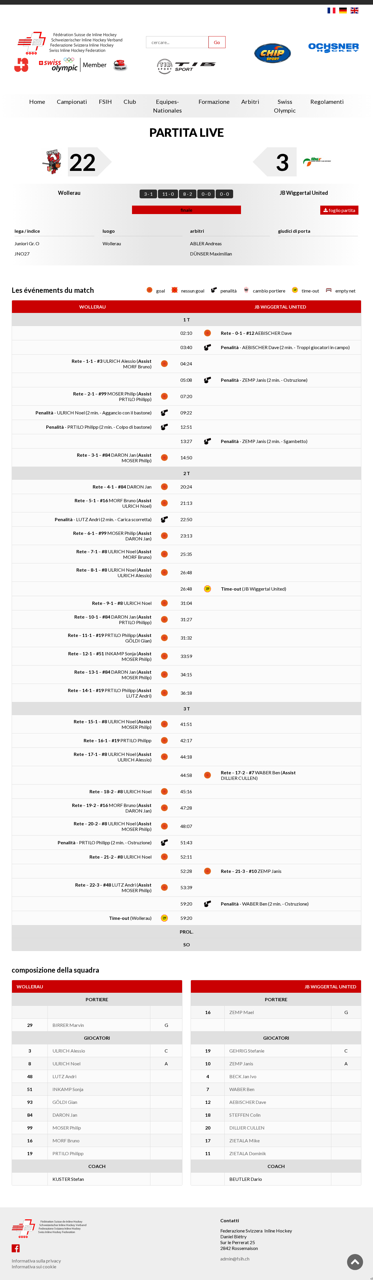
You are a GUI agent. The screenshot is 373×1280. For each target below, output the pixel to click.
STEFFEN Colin (245, 1115)
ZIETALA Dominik (247, 1153)
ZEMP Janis (241, 1063)
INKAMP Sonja (67, 1089)
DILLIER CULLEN (247, 1127)
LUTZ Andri (64, 1076)
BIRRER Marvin (68, 1025)
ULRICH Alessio (68, 1050)
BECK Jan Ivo (242, 1076)
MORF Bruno (66, 1140)
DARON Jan (64, 1115)
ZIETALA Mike (244, 1140)
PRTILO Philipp (68, 1153)
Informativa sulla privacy (36, 1260)
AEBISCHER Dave (247, 1102)
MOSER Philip (66, 1127)
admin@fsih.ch (234, 1258)
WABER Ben (241, 1089)
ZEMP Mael (241, 1012)
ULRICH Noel (66, 1063)
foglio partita (341, 210)
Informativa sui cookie (34, 1266)
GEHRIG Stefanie (246, 1050)
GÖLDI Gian (64, 1102)
